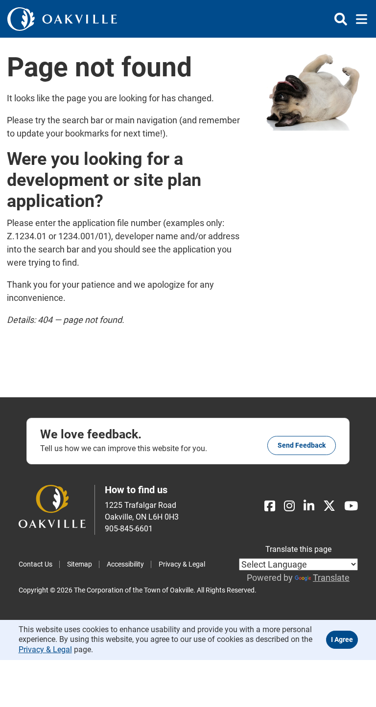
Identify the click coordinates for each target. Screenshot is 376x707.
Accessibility (125, 564)
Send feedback (302, 445)
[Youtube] (351, 506)
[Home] (62, 18)
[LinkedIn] (309, 506)
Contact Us (35, 564)
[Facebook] (269, 506)
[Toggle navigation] (358, 19)
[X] (329, 506)
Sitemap (79, 564)
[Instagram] (289, 506)
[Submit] (340, 19)
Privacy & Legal (182, 564)
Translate (331, 577)
